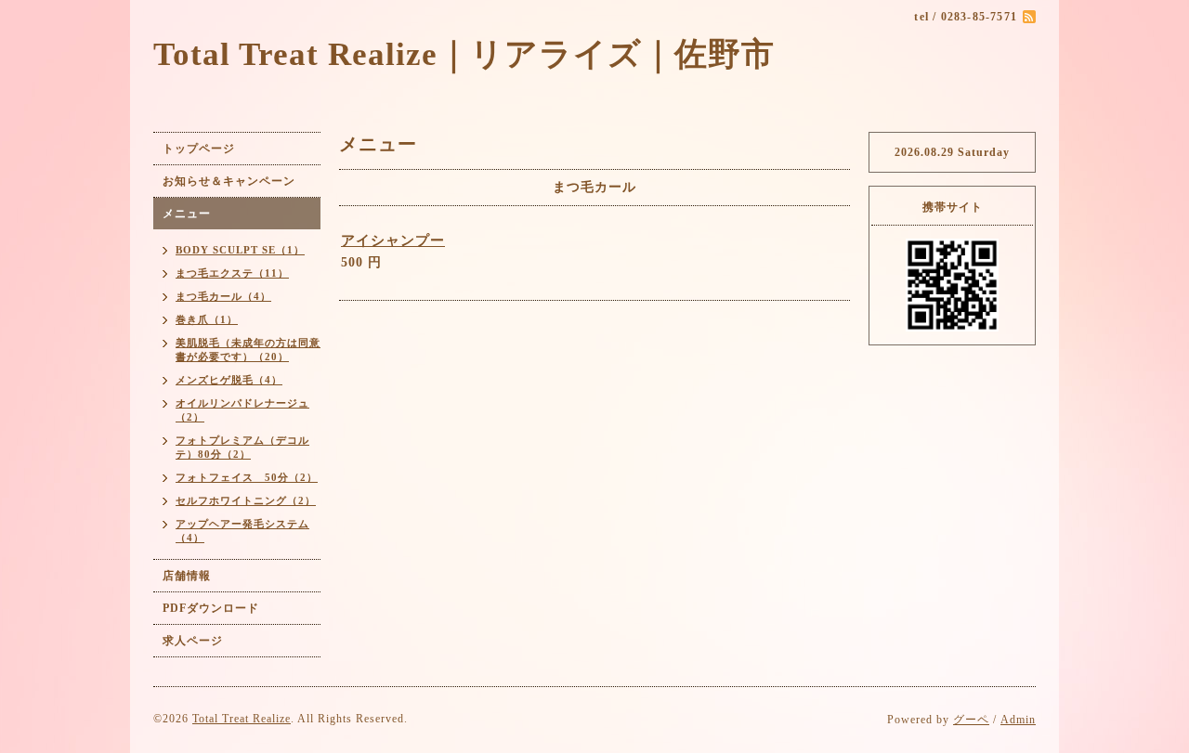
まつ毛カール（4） (223, 296)
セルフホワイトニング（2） (246, 500)
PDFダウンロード (211, 608)
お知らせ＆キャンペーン (229, 181)
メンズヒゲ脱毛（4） (229, 379)
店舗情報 (187, 575)
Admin (1018, 719)
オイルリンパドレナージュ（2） (242, 409)
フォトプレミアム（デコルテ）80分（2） (242, 447)
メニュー (187, 213)
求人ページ (193, 640)
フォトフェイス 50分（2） (247, 477)
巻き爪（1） (207, 319)
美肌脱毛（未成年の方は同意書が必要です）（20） (248, 349)
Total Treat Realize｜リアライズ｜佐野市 (464, 54)
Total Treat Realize (241, 718)
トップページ (199, 148)
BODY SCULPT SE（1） (240, 249)
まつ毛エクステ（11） (232, 273)
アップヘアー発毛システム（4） (242, 530)
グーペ (971, 719)
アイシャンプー (393, 240)
